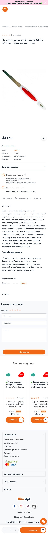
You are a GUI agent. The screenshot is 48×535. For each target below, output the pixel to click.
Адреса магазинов (11, 456)
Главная (5, 26)
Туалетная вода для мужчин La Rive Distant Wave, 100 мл (15, 404)
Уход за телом (16, 26)
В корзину (13, 420)
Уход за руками (31, 26)
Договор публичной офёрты (15, 449)
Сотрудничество (10, 443)
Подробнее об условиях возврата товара (21, 191)
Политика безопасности (14, 440)
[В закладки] (43, 137)
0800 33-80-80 (24, 512)
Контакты (8, 453)
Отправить (24, 352)
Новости (7, 446)
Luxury (16, 150)
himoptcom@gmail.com (24, 517)
